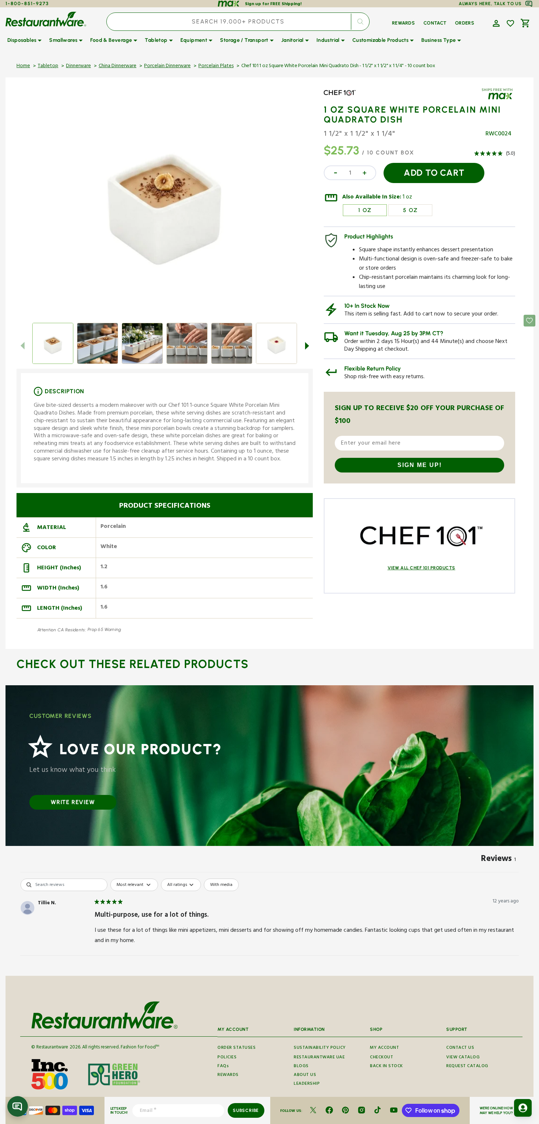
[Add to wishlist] (510, 23)
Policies (226, 1058)
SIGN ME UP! (419, 465)
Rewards (228, 1075)
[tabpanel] (269, 925)
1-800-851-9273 (27, 3)
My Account (384, 1048)
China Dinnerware (117, 66)
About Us (305, 1075)
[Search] (360, 22)
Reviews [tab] (498, 860)
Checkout (381, 1058)
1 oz (407, 198)
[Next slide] (307, 345)
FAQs (223, 1066)
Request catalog (467, 1066)
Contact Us (460, 1048)
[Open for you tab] (523, 1108)
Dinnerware (78, 66)
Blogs (301, 1066)
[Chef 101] (345, 98)
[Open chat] (17, 1106)
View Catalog (463, 1058)
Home (23, 66)
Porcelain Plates (216, 66)
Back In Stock (386, 1066)
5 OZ (410, 210)
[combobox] (238, 21)
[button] (495, 23)
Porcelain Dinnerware (167, 66)
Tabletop (48, 66)
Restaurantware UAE (319, 1058)
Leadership (307, 1084)
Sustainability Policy (320, 1048)
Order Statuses (236, 1048)
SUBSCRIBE (246, 1110)
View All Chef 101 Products (421, 567)
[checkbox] (221, 885)
